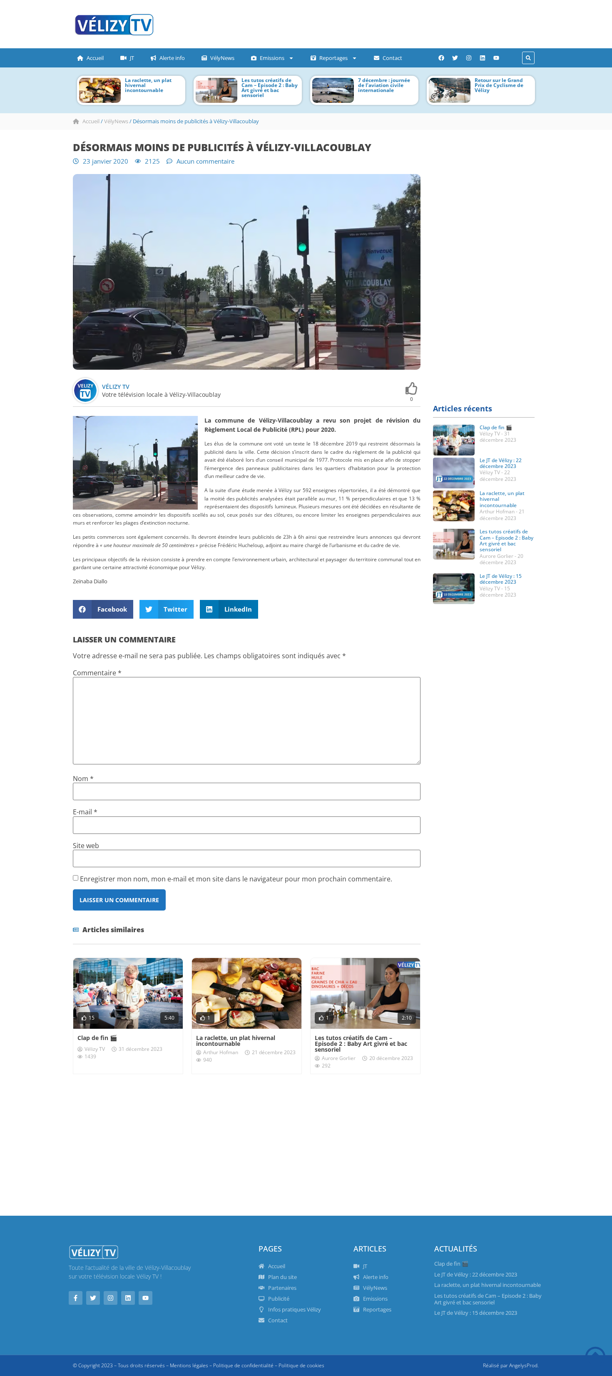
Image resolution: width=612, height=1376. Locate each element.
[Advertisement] (328, 23)
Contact (392, 58)
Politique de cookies (301, 1365)
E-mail (85, 812)
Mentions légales (189, 1365)
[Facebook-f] (75, 1298)
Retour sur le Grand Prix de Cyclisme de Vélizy (487, 85)
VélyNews (222, 58)
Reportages (333, 58)
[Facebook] (441, 58)
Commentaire (97, 672)
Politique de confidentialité (243, 1365)
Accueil (95, 58)
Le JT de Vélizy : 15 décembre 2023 (501, 578)
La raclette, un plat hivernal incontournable (235, 1041)
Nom (83, 778)
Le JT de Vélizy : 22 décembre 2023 (501, 463)
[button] (528, 58)
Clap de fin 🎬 (97, 1038)
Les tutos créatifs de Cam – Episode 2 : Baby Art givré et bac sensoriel (258, 88)
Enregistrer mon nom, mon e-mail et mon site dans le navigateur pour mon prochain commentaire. (236, 879)
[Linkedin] (482, 58)
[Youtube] (496, 58)
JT (132, 58)
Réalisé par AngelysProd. (511, 1365)
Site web (86, 845)
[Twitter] (455, 58)
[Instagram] (469, 58)
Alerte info (172, 58)
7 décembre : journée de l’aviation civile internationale (373, 85)
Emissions (272, 58)
